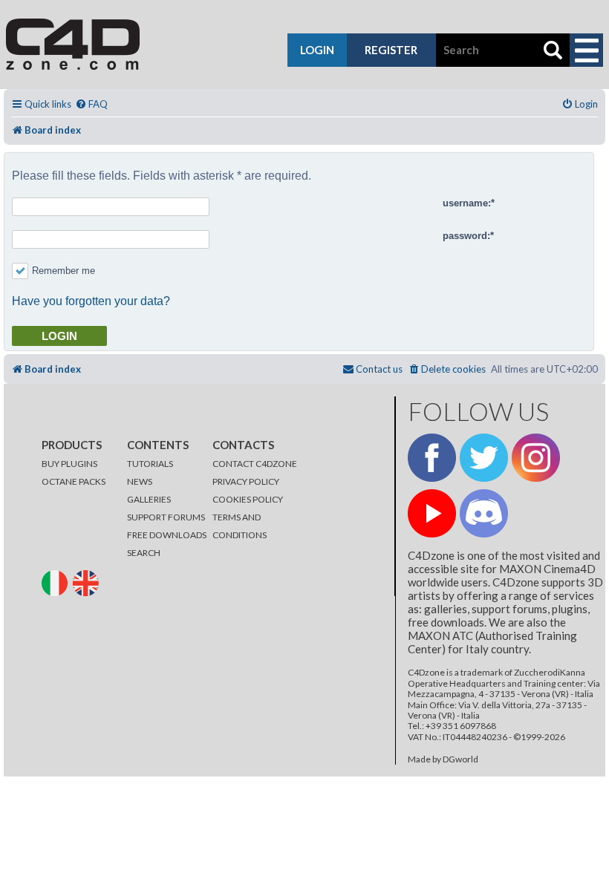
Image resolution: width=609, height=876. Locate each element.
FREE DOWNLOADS (166, 534)
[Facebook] (432, 458)
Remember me (63, 270)
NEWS (139, 481)
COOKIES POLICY (247, 499)
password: (466, 235)
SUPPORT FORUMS (166, 517)
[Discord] (484, 513)
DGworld (460, 759)
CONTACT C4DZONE (254, 463)
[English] (87, 582)
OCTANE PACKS (73, 481)
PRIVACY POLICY (245, 481)
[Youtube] (432, 513)
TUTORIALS (150, 463)
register (391, 49)
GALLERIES (149, 499)
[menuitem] (91, 104)
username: (467, 203)
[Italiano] (56, 582)
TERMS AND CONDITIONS (239, 525)
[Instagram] (536, 458)
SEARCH (143, 552)
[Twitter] (484, 458)
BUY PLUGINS (69, 463)
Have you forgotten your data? (91, 301)
